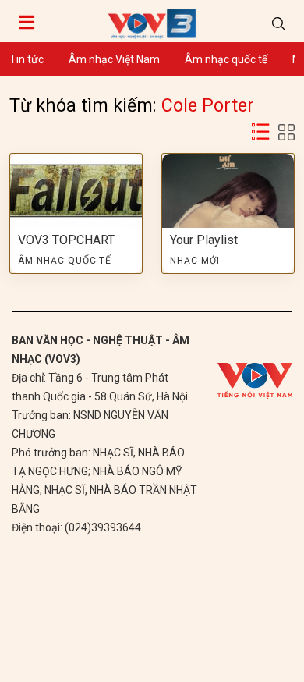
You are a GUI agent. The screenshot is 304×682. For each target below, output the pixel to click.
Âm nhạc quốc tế (226, 59)
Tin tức (26, 59)
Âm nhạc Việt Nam (114, 59)
